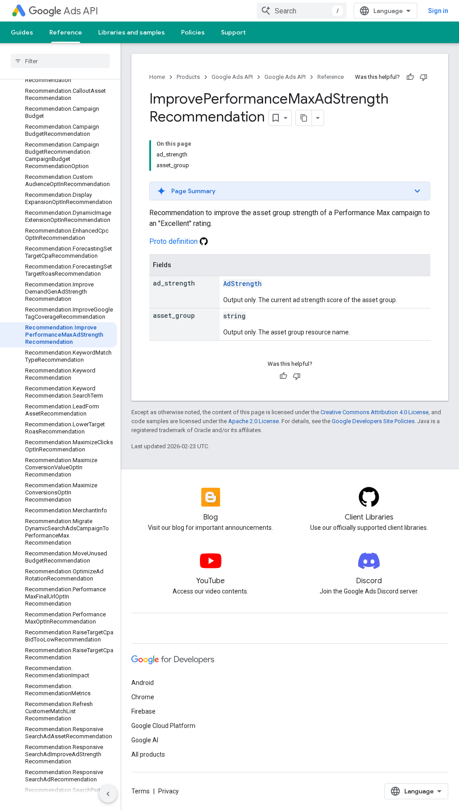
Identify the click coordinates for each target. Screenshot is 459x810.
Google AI (144, 740)
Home (157, 77)
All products (148, 754)
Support (233, 32)
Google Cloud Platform (163, 725)
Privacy (168, 791)
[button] (290, 191)
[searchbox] (60, 61)
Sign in (438, 10)
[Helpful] (410, 77)
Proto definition (174, 241)
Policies (193, 32)
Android (142, 682)
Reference (65, 32)
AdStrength (242, 283)
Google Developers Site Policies (373, 421)
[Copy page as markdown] (304, 118)
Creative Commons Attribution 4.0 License (374, 412)
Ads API (81, 11)
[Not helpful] (423, 77)
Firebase (143, 711)
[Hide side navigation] (108, 794)
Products (188, 77)
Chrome (142, 697)
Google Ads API (232, 77)
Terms (140, 791)
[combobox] (301, 11)
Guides (22, 32)
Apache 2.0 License (253, 421)
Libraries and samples (131, 32)
